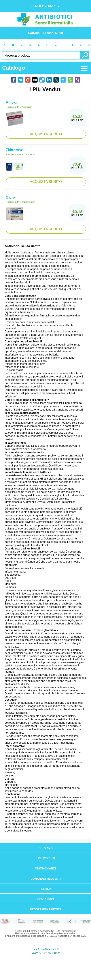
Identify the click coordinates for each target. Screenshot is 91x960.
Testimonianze (45, 868)
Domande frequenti (46, 878)
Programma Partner (46, 909)
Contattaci (45, 899)
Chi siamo (46, 848)
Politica (46, 889)
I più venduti (46, 858)
